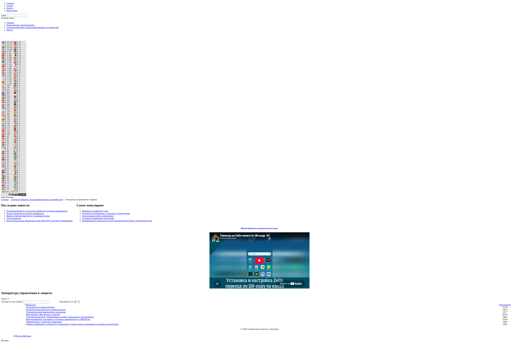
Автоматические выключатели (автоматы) (46, 312)
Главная (4, 199)
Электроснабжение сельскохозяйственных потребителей (37, 199)
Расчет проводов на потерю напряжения (25, 213)
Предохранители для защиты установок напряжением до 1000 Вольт (58, 319)
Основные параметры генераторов (98, 218)
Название (31, 305)
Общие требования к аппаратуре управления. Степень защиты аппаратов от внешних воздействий (72, 324)
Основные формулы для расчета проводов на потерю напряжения (36, 211)
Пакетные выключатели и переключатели (46, 309)
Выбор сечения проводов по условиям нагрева (28, 216)
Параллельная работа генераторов (97, 216)
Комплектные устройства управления (44, 322)
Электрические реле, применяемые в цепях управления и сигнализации (60, 317)
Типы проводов (13, 218)
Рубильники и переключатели (41, 307)
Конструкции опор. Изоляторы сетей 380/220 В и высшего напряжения (39, 221)
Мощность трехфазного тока (95, 211)
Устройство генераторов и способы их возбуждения (106, 213)
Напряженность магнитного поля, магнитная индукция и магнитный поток (117, 221)
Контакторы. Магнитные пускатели (43, 314)
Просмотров (505, 305)
